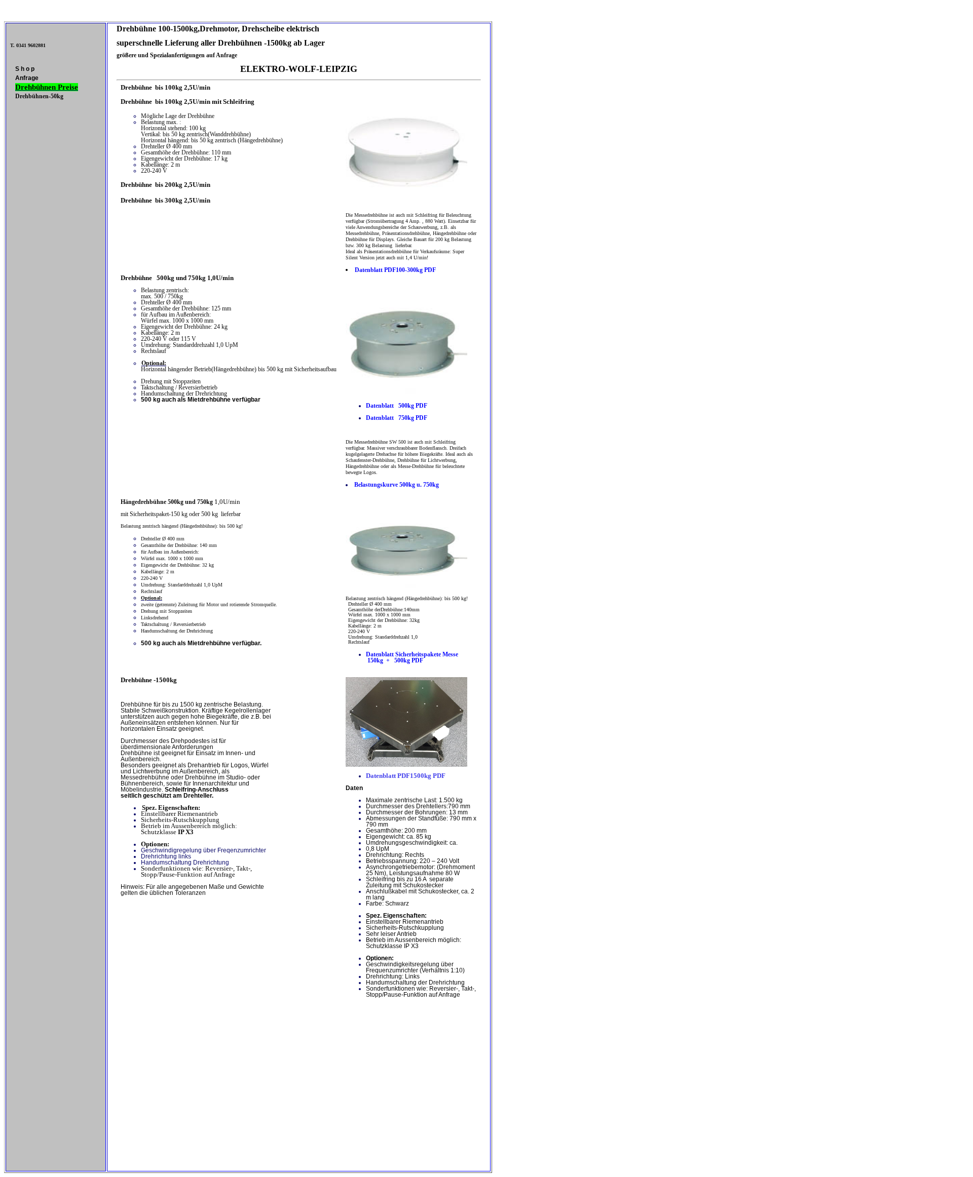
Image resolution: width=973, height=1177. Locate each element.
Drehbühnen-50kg (39, 96)
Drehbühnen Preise (46, 87)
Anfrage (27, 78)
